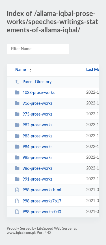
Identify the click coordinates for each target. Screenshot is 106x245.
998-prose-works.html (42, 190)
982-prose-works (37, 125)
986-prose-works (37, 169)
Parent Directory (37, 82)
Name (20, 70)
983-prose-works (37, 136)
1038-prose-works (39, 93)
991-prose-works (37, 179)
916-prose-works (37, 104)
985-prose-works (37, 158)
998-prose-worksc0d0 (42, 212)
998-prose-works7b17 (42, 201)
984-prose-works (37, 147)
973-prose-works (37, 114)
